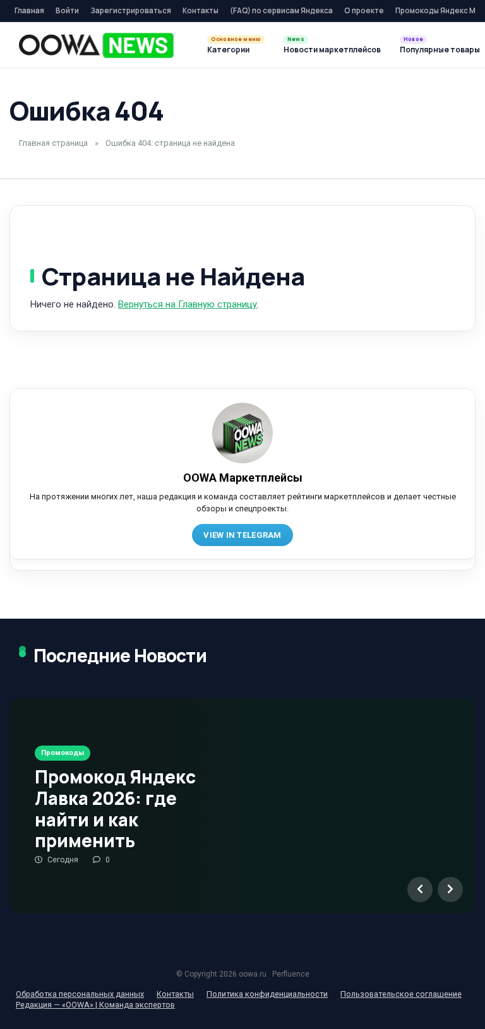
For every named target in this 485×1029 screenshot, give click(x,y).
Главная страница (53, 143)
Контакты (201, 10)
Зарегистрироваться (130, 10)
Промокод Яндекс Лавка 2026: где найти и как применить (115, 808)
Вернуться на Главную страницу (187, 304)
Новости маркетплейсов (332, 49)
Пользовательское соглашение (401, 994)
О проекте (364, 10)
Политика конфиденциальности (267, 994)
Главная (29, 10)
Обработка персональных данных (80, 994)
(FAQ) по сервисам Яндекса (281, 10)
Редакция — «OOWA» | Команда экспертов (95, 1004)
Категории (228, 49)
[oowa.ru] (96, 45)
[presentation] (420, 889)
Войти (67, 10)
